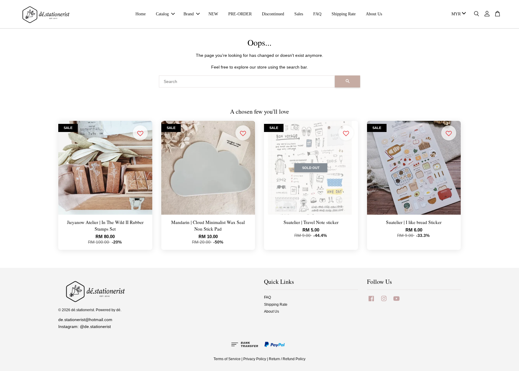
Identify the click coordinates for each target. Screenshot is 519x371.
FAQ (317, 14)
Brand (189, 14)
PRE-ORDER (240, 14)
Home (140, 14)
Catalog (162, 14)
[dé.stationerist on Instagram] (384, 301)
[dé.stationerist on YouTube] (396, 301)
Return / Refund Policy (287, 359)
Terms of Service (227, 359)
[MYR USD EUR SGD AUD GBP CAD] (457, 14)
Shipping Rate (344, 14)
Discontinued (273, 14)
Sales (298, 14)
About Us (374, 14)
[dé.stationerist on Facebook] (371, 301)
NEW (213, 14)
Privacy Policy (254, 359)
